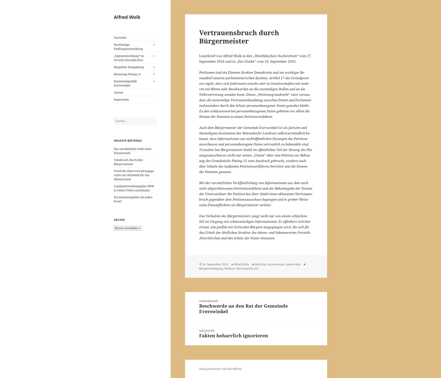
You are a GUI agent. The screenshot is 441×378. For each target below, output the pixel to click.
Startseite (120, 38)
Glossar (119, 92)
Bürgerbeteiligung (211, 268)
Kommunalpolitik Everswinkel (125, 83)
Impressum (121, 99)
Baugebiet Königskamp (129, 67)
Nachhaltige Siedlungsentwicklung (128, 47)
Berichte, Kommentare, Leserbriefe (278, 264)
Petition (229, 268)
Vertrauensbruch (247, 268)
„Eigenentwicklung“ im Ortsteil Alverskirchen (129, 58)
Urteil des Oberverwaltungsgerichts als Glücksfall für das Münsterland (134, 175)
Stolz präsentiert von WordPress (220, 369)
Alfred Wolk (127, 17)
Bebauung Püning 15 (127, 74)
